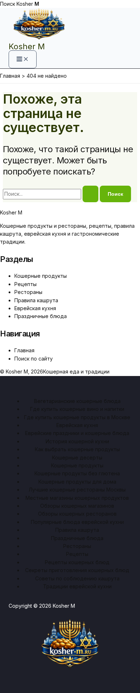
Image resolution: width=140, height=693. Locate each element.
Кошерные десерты (77, 457)
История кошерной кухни (77, 441)
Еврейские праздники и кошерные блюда (77, 433)
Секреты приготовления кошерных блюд (77, 570)
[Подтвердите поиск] (90, 194)
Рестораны (28, 292)
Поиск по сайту (33, 358)
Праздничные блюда (40, 316)
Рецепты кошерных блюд (77, 562)
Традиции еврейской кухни (77, 586)
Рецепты (25, 284)
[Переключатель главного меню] (23, 59)
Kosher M (27, 46)
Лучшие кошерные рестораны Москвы (77, 489)
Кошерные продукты (40, 276)
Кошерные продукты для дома (77, 482)
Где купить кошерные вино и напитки (77, 409)
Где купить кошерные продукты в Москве (77, 417)
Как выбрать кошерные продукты (77, 449)
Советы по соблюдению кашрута (77, 578)
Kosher (28, 4)
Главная (24, 350)
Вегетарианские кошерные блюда (77, 401)
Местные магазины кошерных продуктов (77, 498)
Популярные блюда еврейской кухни (77, 522)
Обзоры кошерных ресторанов (77, 514)
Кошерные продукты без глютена (77, 473)
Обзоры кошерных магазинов (77, 506)
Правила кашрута (36, 300)
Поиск (7, 4)
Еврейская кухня (35, 308)
